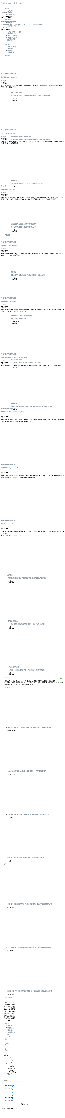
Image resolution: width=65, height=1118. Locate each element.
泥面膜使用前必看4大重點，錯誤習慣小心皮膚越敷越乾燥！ (27, 771)
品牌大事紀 (10, 1029)
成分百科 (10, 1025)
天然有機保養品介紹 (13, 26)
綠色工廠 (10, 22)
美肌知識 (7, 55)
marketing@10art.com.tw (14, 1065)
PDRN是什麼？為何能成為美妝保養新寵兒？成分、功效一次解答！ (26, 624)
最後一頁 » (18, 535)
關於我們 (7, 8)
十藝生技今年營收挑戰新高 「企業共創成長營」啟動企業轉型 (28, 275)
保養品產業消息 (11, 47)
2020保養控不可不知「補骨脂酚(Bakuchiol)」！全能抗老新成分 (22, 25)
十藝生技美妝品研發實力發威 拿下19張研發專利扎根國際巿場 (28, 814)
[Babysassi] (10, 1040)
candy (4, 80)
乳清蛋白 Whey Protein (8, 301)
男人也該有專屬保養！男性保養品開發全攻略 (23, 227)
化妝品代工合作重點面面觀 (18, 319)
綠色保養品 (8, 19)
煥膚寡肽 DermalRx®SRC (9, 77)
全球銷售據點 (11, 14)
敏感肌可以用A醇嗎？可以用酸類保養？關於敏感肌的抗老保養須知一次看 (31, 406)
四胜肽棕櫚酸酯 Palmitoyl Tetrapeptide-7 (14, 357)
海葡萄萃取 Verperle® (8, 189)
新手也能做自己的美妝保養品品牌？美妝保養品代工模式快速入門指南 (30, 139)
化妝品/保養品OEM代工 (14, 32)
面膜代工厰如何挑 (12, 35)
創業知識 (10, 40)
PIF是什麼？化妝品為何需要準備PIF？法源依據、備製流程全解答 (26, 670)
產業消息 (7, 44)
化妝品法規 (10, 52)
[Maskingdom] (10, 1050)
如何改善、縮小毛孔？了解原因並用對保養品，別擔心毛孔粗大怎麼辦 (30, 95)
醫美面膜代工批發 (12, 37)
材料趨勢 (10, 48)
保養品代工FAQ (11, 33)
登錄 (8, 1036)
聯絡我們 (10, 1031)
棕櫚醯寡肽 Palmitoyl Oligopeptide (12, 412)
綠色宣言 (10, 1027)
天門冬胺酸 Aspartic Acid (9, 468)
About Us (6, 1023)
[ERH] (10, 1045)
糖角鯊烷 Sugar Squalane (9, 245)
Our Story (7, 687)
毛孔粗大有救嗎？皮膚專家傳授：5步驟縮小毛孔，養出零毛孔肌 (29, 727)
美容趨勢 (10, 50)
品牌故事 (10, 11)
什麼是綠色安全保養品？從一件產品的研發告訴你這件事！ (27, 183)
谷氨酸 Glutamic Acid (8, 524)
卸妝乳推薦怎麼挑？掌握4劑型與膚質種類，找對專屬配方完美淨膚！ (26, 578)
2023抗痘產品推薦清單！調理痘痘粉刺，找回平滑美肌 (26, 362)
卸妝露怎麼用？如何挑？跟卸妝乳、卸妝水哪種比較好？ (26, 857)
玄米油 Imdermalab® (8, 133)
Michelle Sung (6, 27)
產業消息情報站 (11, 39)
